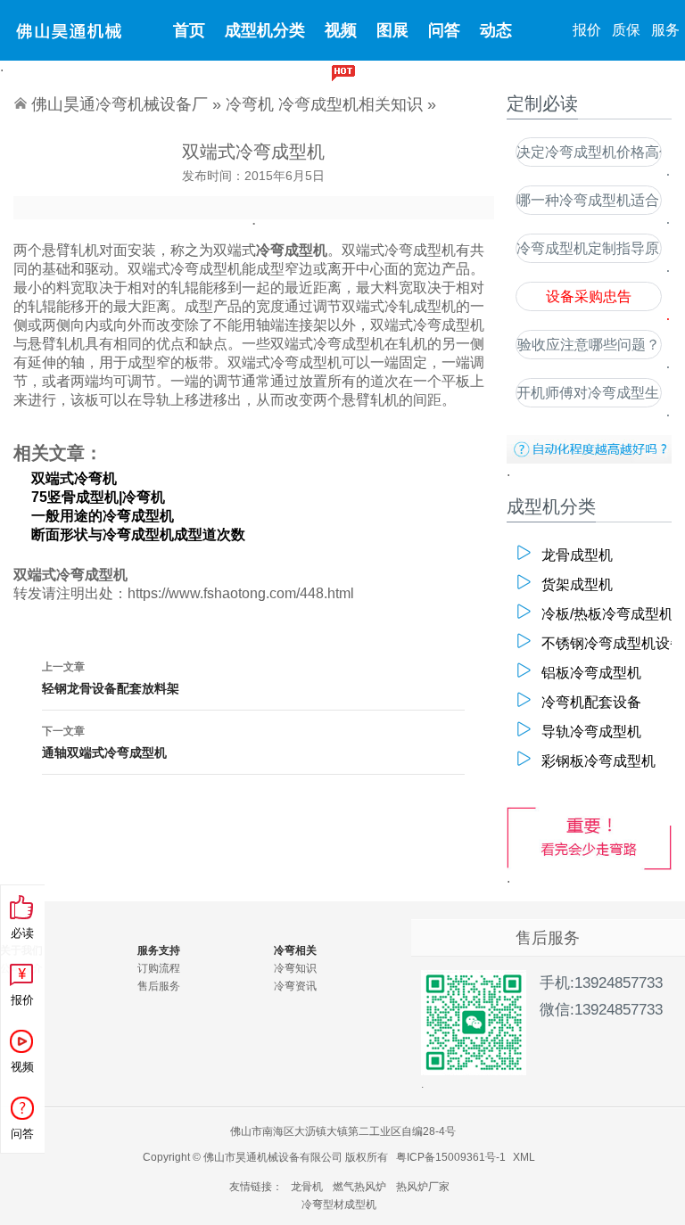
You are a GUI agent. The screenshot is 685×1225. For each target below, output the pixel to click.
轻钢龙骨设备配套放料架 (110, 678)
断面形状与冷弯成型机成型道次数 (138, 534)
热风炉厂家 (423, 1186)
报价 (587, 29)
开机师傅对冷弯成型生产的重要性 (588, 392)
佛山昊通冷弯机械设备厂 (119, 104)
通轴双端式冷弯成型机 (104, 742)
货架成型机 (577, 584)
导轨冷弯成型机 (591, 731)
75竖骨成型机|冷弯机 (98, 497)
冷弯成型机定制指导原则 (588, 248)
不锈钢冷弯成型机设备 (599, 643)
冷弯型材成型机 (338, 1204)
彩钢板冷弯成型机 (598, 761)
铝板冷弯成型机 (591, 672)
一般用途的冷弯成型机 (102, 515)
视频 (341, 30)
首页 (189, 30)
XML (524, 1157)
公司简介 (21, 968)
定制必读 (317, 91)
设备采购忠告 (588, 296)
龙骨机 (307, 1186)
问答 (444, 30)
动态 (496, 30)
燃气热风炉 (359, 1186)
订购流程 (158, 968)
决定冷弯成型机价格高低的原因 (588, 152)
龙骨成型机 (577, 555)
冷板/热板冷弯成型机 (599, 613)
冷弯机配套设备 (591, 702)
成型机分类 (265, 30)
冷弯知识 (295, 968)
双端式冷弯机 (74, 478)
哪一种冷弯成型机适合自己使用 (588, 200)
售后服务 (158, 986)
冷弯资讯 (295, 986)
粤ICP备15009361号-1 (451, 1157)
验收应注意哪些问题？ (588, 344)
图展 (392, 30)
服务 (665, 29)
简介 (384, 91)
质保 (626, 29)
